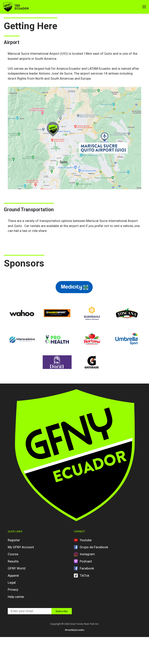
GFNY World (16, 568)
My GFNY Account (21, 547)
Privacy (13, 589)
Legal (12, 582)
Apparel (13, 575)
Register (14, 540)
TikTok (84, 575)
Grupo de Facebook (94, 547)
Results (13, 561)
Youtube (86, 540)
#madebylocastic (74, 629)
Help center (16, 597)
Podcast (86, 561)
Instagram (87, 554)
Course (13, 554)
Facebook (87, 568)
